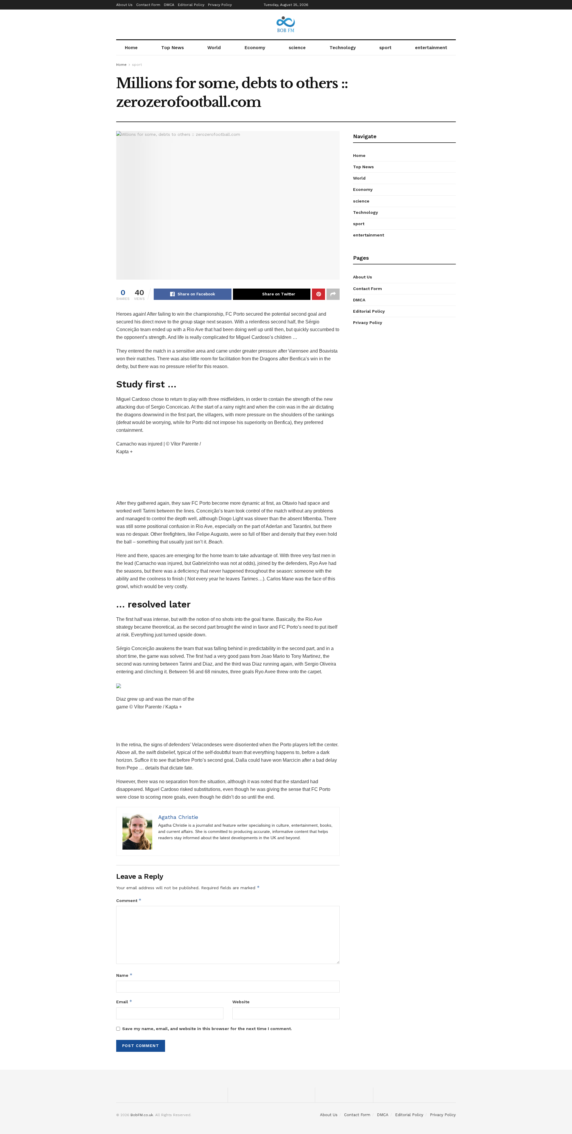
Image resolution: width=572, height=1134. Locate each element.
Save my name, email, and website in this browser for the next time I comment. (207, 1028)
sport (385, 47)
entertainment (431, 47)
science (297, 47)
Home (131, 47)
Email (124, 1001)
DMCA (169, 5)
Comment (129, 900)
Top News (172, 47)
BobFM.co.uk (141, 1115)
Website (241, 1001)
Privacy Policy (220, 5)
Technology (342, 47)
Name (124, 975)
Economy (255, 47)
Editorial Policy (191, 5)
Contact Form (148, 5)
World (214, 47)
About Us (124, 5)
